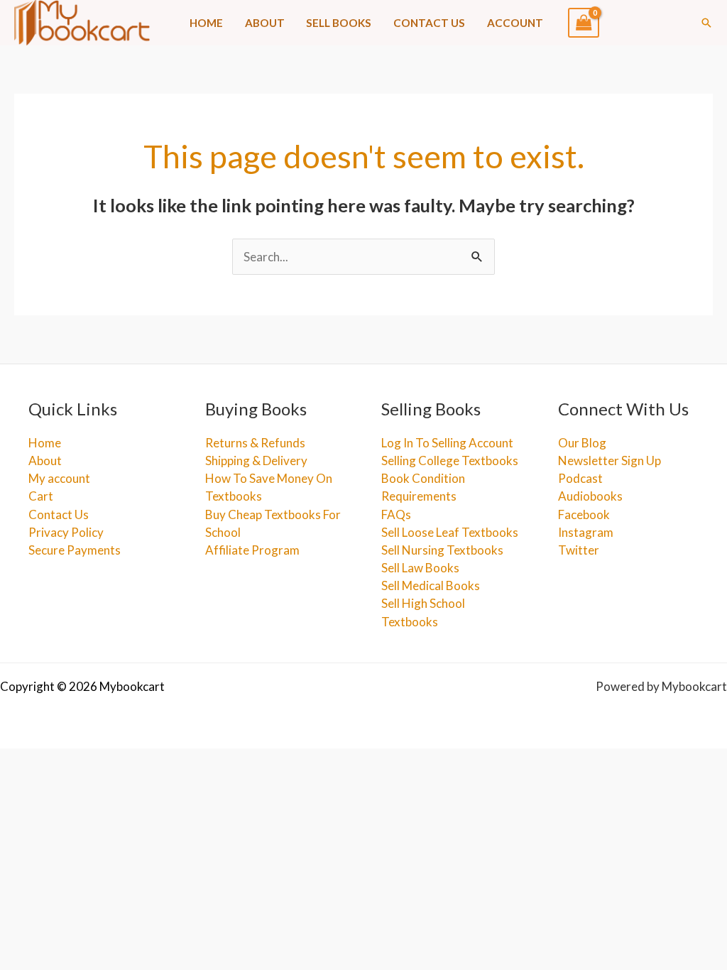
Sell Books (338, 22)
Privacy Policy (66, 532)
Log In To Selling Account (447, 442)
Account (515, 22)
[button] (706, 22)
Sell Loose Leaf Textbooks (449, 532)
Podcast (580, 478)
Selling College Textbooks (449, 460)
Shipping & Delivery (256, 460)
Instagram (585, 532)
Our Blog (582, 442)
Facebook (584, 514)
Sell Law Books (420, 567)
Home (206, 22)
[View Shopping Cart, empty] (583, 23)
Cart (40, 496)
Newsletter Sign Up (609, 460)
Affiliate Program (252, 550)
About (265, 22)
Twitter (578, 550)
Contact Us (429, 22)
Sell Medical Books (430, 585)
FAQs (396, 514)
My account (59, 478)
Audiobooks (590, 496)
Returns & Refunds (255, 442)
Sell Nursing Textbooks (442, 550)
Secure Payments (74, 550)
